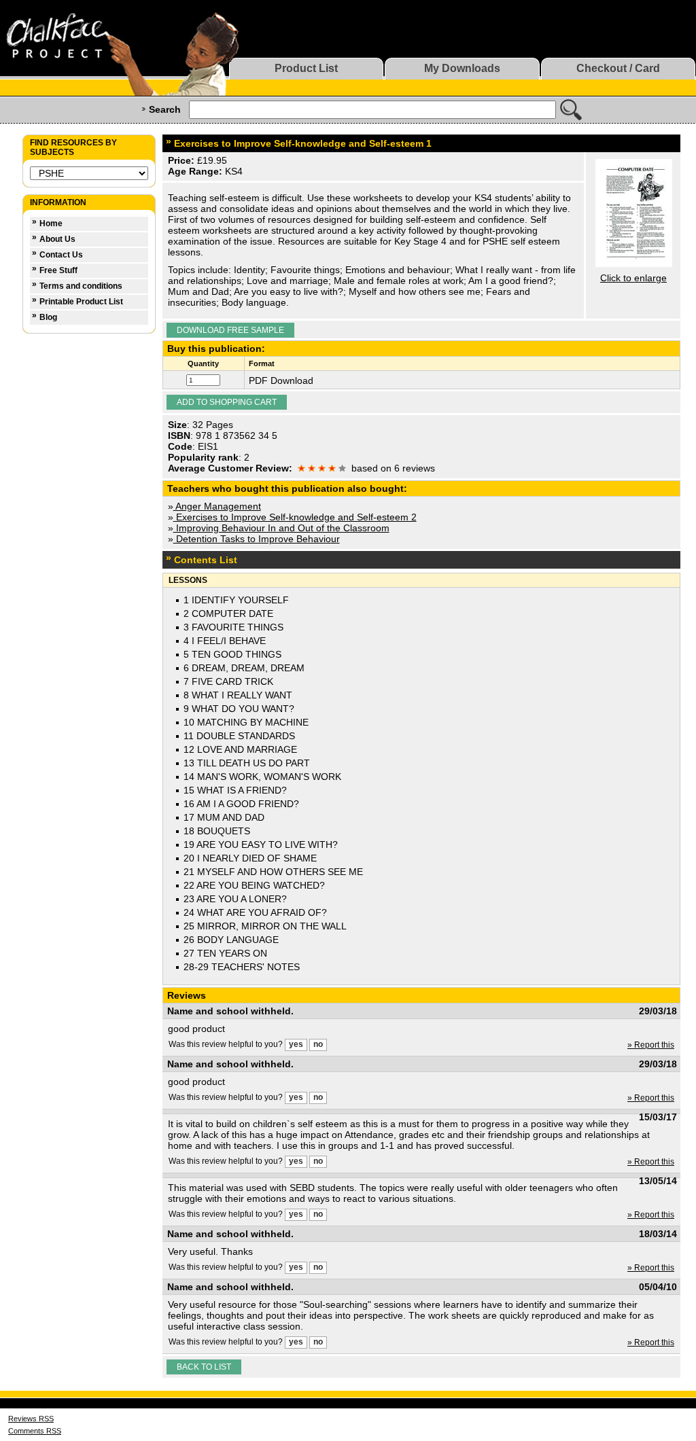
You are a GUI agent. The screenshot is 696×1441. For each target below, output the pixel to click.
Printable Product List (81, 301)
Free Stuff (58, 270)
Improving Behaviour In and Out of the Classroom (281, 527)
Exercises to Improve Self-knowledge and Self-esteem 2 (295, 517)
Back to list (204, 1367)
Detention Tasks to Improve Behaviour (256, 538)
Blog (48, 317)
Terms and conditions (80, 286)
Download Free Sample (230, 330)
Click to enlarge (633, 277)
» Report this (650, 1045)
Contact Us (61, 255)
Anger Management (217, 506)
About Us (57, 239)
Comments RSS (34, 1431)
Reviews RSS (31, 1419)
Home (51, 223)
